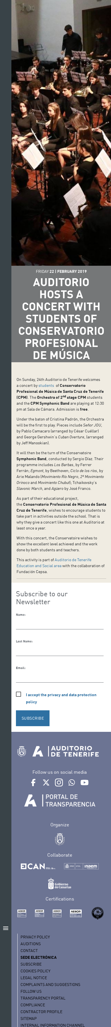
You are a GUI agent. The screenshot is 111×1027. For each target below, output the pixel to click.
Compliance (32, 1004)
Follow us (31, 991)
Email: (20, 668)
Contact (29, 950)
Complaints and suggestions (50, 984)
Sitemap (28, 1018)
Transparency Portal (42, 998)
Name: (20, 615)
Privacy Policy (35, 936)
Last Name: (24, 641)
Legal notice (33, 977)
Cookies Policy (35, 970)
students (46, 385)
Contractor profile (41, 1011)
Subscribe (31, 964)
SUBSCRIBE (33, 718)
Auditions (30, 943)
